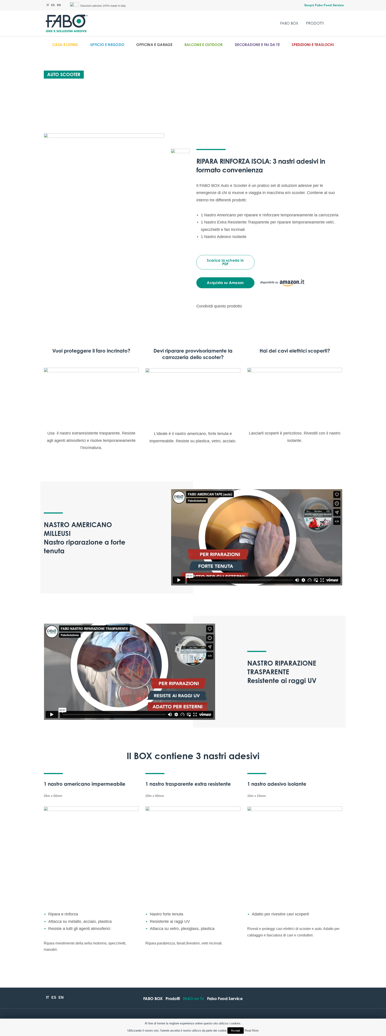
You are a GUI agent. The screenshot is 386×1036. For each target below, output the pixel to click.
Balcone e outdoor (204, 44)
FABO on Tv (193, 998)
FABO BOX (289, 23)
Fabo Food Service (225, 998)
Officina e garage (154, 44)
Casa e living (65, 44)
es (53, 5)
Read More (252, 1030)
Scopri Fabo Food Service (324, 5)
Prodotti (315, 23)
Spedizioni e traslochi (313, 44)
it (48, 5)
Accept (235, 1030)
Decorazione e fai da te (257, 44)
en (59, 5)
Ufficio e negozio (107, 44)
